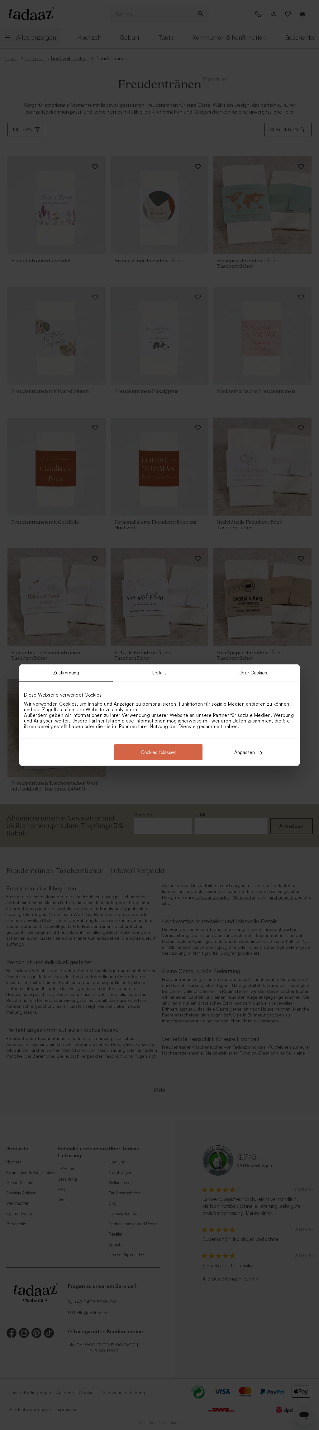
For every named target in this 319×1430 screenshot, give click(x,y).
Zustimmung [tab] (66, 673)
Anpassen (244, 752)
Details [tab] (159, 673)
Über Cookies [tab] (253, 673)
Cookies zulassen (158, 752)
